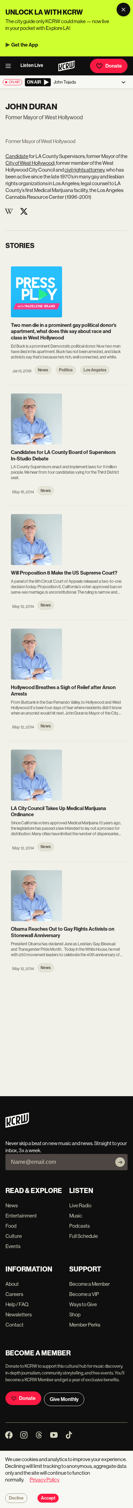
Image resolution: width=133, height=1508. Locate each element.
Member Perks (84, 1325)
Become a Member (89, 1284)
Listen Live (31, 65)
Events (12, 1246)
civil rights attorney (84, 170)
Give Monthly (64, 1399)
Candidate (16, 156)
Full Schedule (83, 1236)
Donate (113, 66)
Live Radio (80, 1205)
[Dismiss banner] (123, 9)
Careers (14, 1294)
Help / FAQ (17, 1304)
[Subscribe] (120, 1162)
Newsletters (18, 1314)
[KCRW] (17, 1126)
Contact (14, 1325)
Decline (16, 1498)
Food (10, 1226)
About (12, 1284)
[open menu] (10, 65)
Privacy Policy (44, 1480)
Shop (74, 1314)
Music (75, 1215)
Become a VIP (84, 1294)
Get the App (24, 45)
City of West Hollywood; (30, 163)
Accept (48, 1498)
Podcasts (79, 1226)
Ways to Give (83, 1304)
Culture (13, 1236)
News (11, 1205)
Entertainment (21, 1215)
